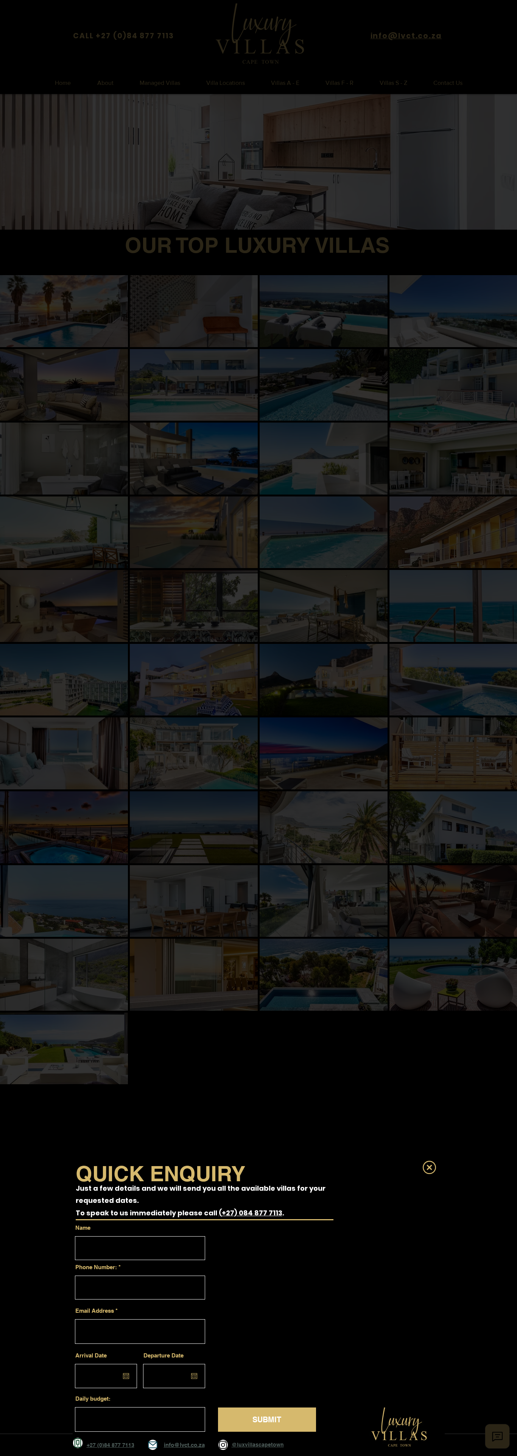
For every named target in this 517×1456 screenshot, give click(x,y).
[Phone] (78, 1443)
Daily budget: (93, 1398)
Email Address (94, 1311)
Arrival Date (91, 1355)
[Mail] (152, 1445)
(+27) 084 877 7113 (250, 1213)
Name (82, 1228)
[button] (429, 1167)
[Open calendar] (126, 1376)
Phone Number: (96, 1267)
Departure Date (163, 1355)
